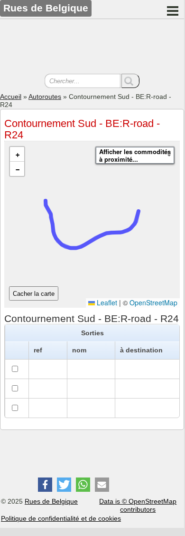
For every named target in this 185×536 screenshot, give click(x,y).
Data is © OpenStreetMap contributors (137, 505)
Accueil (10, 96)
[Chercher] (130, 81)
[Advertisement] (92, 47)
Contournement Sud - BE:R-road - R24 (82, 129)
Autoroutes (44, 96)
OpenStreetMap (153, 302)
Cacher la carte (34, 293)
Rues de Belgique (51, 501)
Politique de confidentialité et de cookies (61, 518)
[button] (17, 154)
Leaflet (106, 302)
